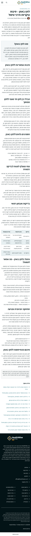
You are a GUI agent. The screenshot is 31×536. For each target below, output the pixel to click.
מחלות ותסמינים (23, 9)
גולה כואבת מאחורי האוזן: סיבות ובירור (18, 430)
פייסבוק (26, 476)
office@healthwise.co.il (21, 479)
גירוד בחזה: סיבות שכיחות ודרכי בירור (18, 419)
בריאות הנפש (25, 493)
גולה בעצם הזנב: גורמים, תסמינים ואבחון (17, 408)
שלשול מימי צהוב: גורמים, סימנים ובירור (17, 411)
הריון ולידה (25, 502)
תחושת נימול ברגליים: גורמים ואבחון (18, 400)
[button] (6, 2)
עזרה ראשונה (10, 493)
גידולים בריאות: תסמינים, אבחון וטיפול (18, 396)
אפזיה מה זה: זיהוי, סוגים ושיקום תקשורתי (17, 404)
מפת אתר (25, 473)
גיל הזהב (26, 499)
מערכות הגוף (11, 490)
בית (29, 9)
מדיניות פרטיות (26, 529)
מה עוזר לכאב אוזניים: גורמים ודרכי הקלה (17, 426)
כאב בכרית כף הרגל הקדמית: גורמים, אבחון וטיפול (14, 422)
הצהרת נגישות (15, 534)
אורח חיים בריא (10, 499)
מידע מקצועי (25, 482)
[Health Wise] (23, 2)
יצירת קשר (25, 470)
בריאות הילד (25, 490)
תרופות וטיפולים (10, 502)
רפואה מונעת (11, 496)
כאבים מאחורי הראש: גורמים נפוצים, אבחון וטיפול (15, 393)
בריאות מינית (25, 496)
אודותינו (26, 467)
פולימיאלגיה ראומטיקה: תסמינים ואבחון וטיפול (16, 415)
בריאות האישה (24, 487)
